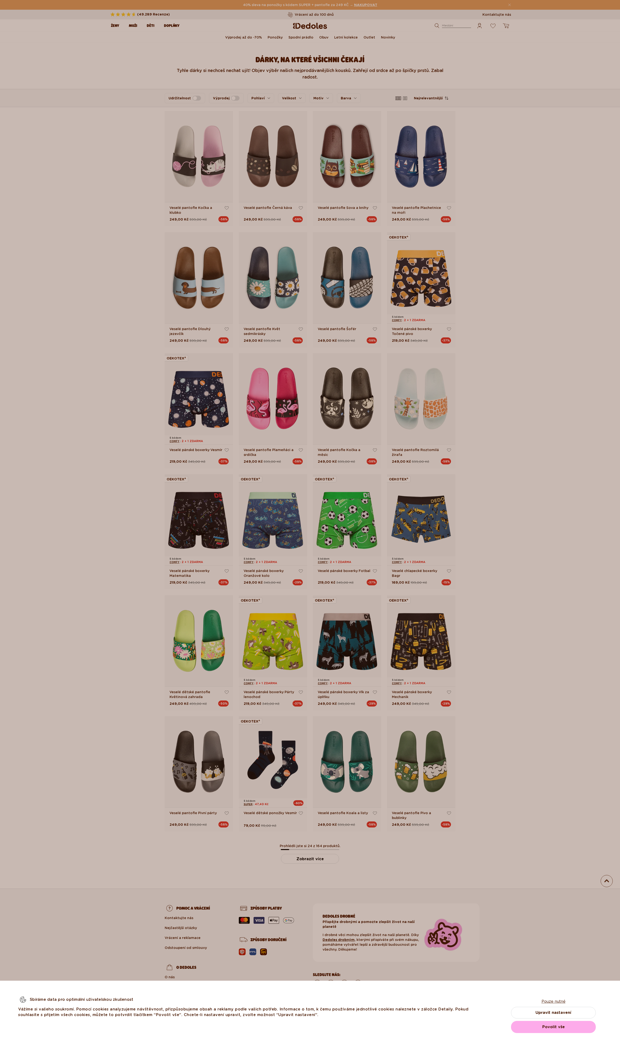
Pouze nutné (554, 1001)
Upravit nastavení (553, 1012)
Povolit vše (553, 1027)
